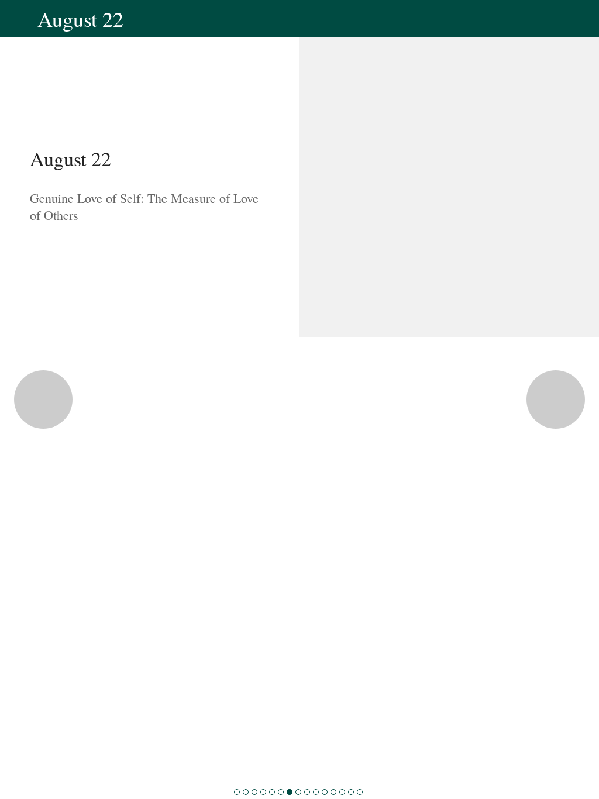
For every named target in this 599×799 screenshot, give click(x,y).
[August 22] (289, 792)
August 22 (70, 158)
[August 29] (351, 792)
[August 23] (298, 792)
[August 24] (307, 792)
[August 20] (272, 792)
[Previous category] (43, 399)
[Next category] (555, 399)
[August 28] (342, 792)
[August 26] (325, 792)
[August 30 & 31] (360, 792)
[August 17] (246, 792)
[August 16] (237, 792)
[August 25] (316, 792)
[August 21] (281, 792)
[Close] (19, 19)
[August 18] (254, 792)
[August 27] (333, 792)
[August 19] (263, 792)
